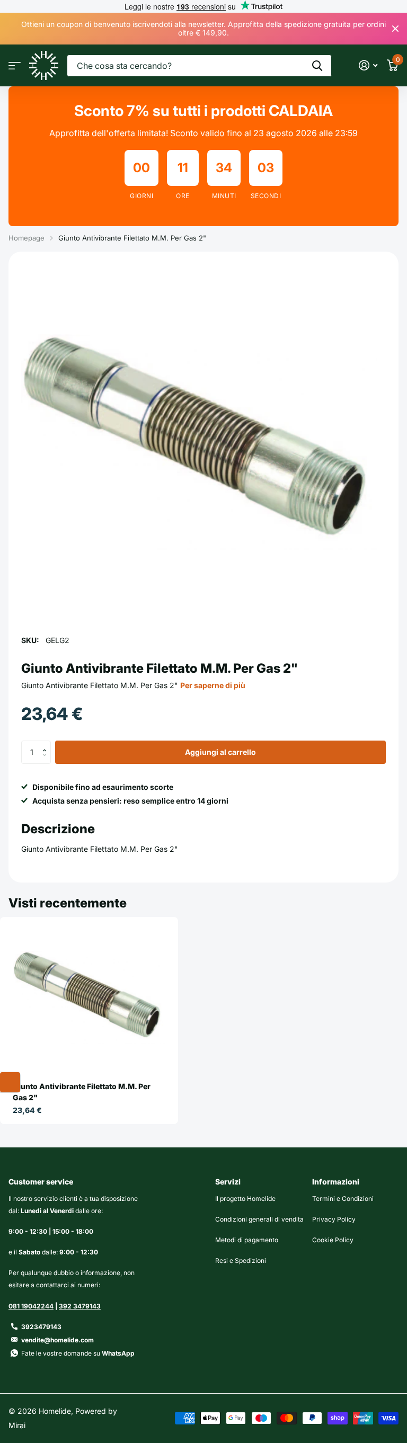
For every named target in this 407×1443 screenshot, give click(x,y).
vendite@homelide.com (57, 1340)
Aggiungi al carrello (220, 751)
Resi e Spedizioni (240, 1260)
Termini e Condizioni (343, 1198)
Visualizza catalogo (14, 65)
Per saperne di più (212, 685)
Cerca (317, 66)
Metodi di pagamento (246, 1240)
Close (395, 28)
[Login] (368, 65)
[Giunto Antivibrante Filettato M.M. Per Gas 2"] (89, 997)
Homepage (26, 238)
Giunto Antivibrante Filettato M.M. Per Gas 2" (82, 1092)
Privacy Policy (334, 1219)
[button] (47, 743)
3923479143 (41, 1327)
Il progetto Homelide (245, 1198)
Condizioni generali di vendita (259, 1219)
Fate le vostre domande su (78, 1353)
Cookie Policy (332, 1240)
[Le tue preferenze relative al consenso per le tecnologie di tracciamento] (10, 1082)
